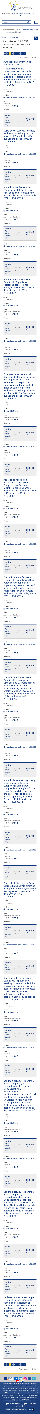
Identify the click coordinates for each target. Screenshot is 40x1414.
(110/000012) (16, 999)
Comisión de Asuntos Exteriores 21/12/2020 (21, 97)
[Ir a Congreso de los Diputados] (20, 6)
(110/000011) (28, 1110)
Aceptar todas (27, 1404)
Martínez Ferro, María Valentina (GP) (8, 120)
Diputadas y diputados (30, 30)
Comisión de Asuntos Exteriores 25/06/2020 (21, 246)
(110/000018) (10, 398)
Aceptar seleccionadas (12, 1404)
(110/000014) (16, 802)
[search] (16, 22)
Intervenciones (10, 37)
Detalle (30, 1409)
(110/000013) (10, 896)
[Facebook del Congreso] (29, 1379)
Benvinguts (23, 13)
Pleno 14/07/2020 (12, 211)
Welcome (15, 13)
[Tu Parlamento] (9, 1379)
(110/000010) (10, 1216)
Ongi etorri (31, 13)
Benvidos (16, 16)
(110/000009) (16, 1316)
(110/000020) (16, 198)
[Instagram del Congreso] (25, 1379)
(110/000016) (16, 596)
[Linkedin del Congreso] (16, 1379)
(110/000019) (10, 293)
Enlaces (23, 16)
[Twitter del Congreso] (34, 1379)
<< (5, 53)
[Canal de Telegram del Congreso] (21, 1379)
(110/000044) (10, 141)
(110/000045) (10, 84)
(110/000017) (10, 496)
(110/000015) (10, 699)
